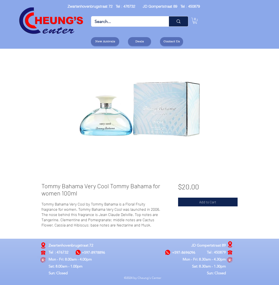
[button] (195, 21)
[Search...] (178, 21)
